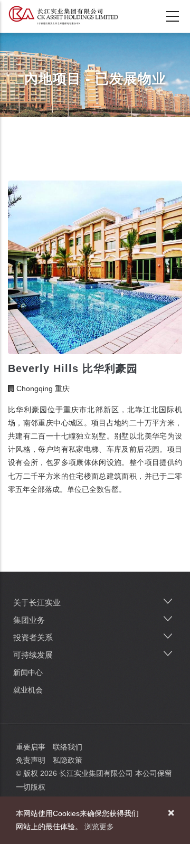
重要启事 (30, 747)
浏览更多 (99, 826)
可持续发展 (33, 654)
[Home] (63, 15)
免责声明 (30, 760)
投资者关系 (33, 637)
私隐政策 (67, 760)
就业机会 (28, 690)
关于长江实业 (37, 602)
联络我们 (67, 747)
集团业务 (29, 619)
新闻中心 (28, 672)
